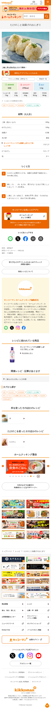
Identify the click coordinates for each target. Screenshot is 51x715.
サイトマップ (36, 682)
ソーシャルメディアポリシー (37, 677)
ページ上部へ (47, 705)
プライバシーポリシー (35, 672)
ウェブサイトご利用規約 (17, 672)
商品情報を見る (27, 353)
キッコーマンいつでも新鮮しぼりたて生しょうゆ (19, 144)
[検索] (46, 16)
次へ (48, 466)
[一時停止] (38, 476)
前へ (3, 466)
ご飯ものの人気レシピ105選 (15, 379)
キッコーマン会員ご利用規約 (19, 682)
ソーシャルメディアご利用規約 (15, 677)
